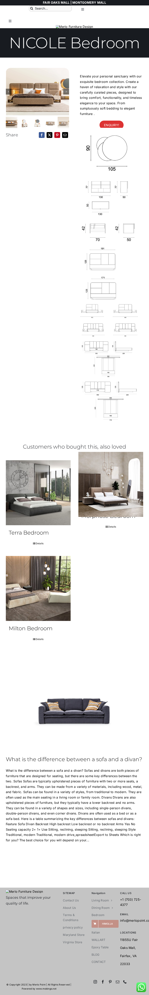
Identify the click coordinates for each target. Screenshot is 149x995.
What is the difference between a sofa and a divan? (74, 759)
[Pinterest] (57, 135)
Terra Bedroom (29, 532)
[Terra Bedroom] (38, 492)
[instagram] (95, 982)
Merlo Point (39, 984)
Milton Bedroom (31, 628)
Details (40, 543)
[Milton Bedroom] (38, 588)
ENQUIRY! (111, 125)
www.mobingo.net (46, 988)
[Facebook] (42, 135)
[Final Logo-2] (74, 27)
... (87, 840)
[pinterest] (110, 982)
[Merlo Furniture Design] (24, 891)
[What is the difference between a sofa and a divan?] (74, 704)
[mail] (117, 982)
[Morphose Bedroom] (110, 484)
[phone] (125, 982)
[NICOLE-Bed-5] (37, 91)
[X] (49, 135)
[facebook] (103, 982)
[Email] (65, 135)
